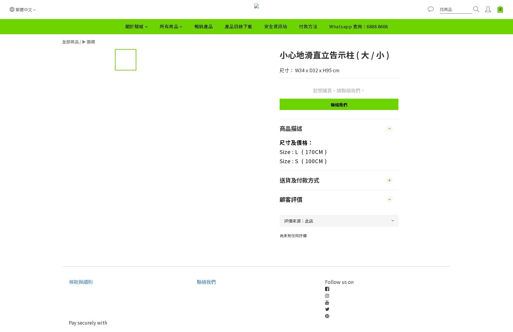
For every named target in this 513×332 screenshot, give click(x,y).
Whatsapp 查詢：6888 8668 (358, 26)
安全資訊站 (275, 26)
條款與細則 (81, 281)
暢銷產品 (203, 26)
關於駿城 (134, 26)
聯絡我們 (339, 105)
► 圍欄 (88, 42)
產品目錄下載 (238, 26)
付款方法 (308, 26)
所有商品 (169, 26)
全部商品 (70, 42)
